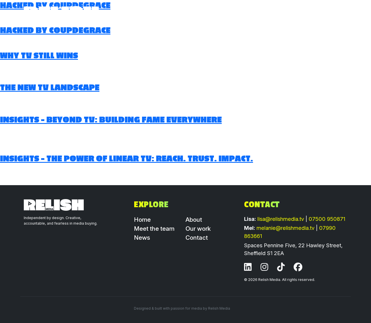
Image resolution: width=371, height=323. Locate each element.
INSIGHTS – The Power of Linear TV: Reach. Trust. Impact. (126, 159)
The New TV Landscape (49, 87)
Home (191, 13)
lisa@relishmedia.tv (281, 219)
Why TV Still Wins (39, 55)
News (251, 13)
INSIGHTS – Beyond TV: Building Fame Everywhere (111, 120)
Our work (221, 13)
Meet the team (323, 13)
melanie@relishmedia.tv (286, 228)
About (276, 13)
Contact (197, 237)
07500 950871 (327, 219)
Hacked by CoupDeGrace (55, 30)
